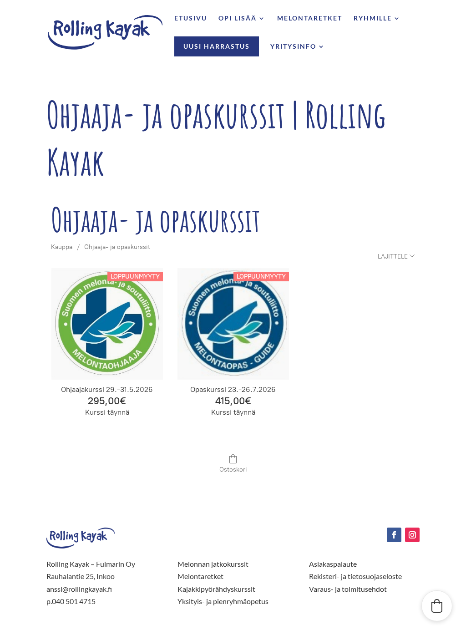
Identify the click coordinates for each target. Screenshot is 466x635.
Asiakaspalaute (333, 563)
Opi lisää (237, 18)
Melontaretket (309, 18)
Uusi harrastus (216, 46)
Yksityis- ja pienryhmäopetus (222, 601)
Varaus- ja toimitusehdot (348, 588)
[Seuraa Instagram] (412, 535)
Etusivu (190, 18)
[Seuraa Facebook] (394, 535)
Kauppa (61, 247)
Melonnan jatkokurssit (212, 563)
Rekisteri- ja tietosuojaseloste (355, 576)
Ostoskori (233, 469)
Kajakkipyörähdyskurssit (216, 588)
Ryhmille (373, 18)
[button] (436, 605)
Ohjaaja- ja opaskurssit (117, 247)
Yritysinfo (293, 46)
